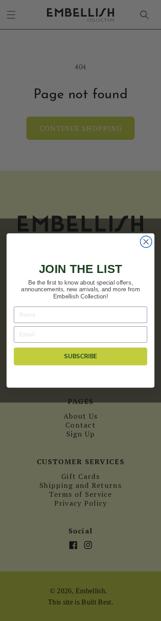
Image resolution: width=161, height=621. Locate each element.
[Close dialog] (146, 242)
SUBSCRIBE (80, 356)
